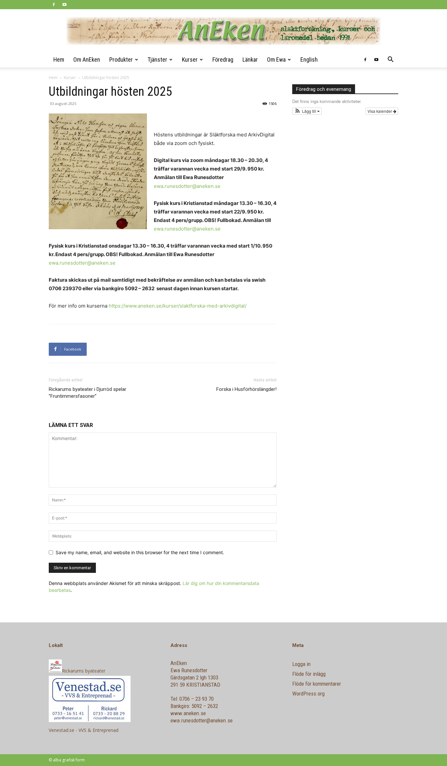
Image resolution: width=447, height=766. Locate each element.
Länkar (250, 59)
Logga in (301, 664)
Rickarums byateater (83, 671)
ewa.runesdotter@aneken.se (187, 186)
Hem (58, 59)
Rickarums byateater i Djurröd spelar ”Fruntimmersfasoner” (87, 392)
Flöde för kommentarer (316, 683)
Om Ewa (276, 59)
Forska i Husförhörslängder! (246, 389)
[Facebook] (54, 4)
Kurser (190, 59)
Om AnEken (86, 59)
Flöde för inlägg (309, 674)
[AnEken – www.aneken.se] (223, 31)
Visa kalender (380, 111)
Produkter (121, 59)
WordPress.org (308, 693)
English (309, 59)
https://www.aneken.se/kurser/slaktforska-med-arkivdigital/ (177, 306)
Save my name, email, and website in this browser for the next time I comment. (140, 552)
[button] (390, 60)
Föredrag (222, 59)
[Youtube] (64, 4)
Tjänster (157, 59)
